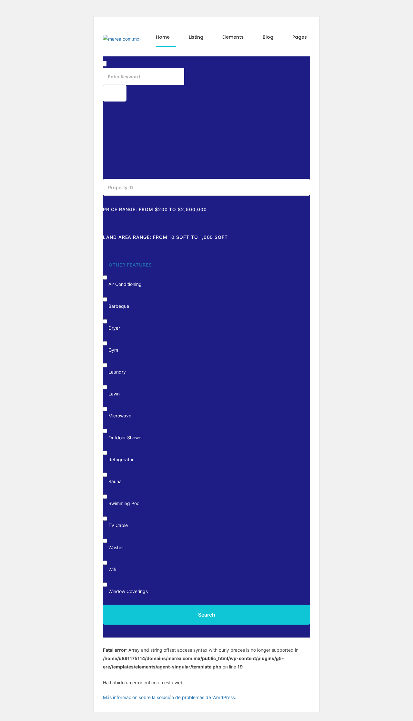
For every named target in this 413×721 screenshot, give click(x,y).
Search (206, 614)
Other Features (129, 265)
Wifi (112, 569)
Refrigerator (121, 459)
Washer (116, 547)
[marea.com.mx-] (122, 38)
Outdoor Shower (125, 437)
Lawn (114, 393)
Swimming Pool (124, 503)
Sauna (115, 481)
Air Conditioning (125, 284)
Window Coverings (128, 591)
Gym (113, 350)
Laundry (117, 372)
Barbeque (118, 306)
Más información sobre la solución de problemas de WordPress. (169, 697)
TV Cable (118, 525)
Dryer (114, 328)
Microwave (119, 415)
